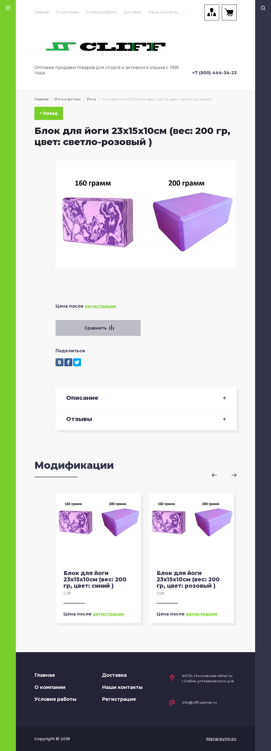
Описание (82, 398)
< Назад (49, 113)
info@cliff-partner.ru (199, 702)
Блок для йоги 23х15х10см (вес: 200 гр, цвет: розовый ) (188, 579)
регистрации (100, 306)
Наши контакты (163, 12)
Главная (41, 12)
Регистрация (119, 699)
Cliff (67, 593)
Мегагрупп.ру (221, 738)
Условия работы (101, 12)
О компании (67, 12)
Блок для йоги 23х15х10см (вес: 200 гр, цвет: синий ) (95, 579)
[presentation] (218, 475)
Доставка (132, 12)
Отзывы (79, 419)
